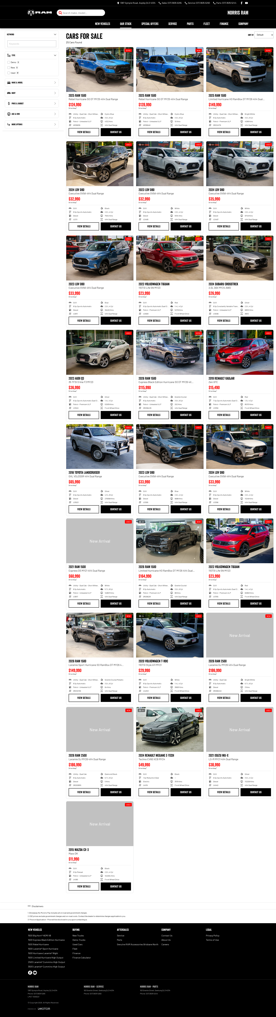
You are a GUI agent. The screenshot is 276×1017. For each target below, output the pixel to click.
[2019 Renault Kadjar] (239, 352)
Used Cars (77, 944)
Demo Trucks (79, 939)
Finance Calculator (82, 957)
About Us (166, 939)
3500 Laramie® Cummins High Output (46, 966)
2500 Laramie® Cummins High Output (46, 962)
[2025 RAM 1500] (99, 69)
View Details (83, 132)
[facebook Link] (242, 3)
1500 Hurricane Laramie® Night (43, 953)
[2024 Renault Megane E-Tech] (169, 729)
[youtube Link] (246, 3)
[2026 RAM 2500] (239, 635)
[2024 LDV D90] (99, 163)
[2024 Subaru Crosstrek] (239, 258)
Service (172, 24)
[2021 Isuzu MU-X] (239, 729)
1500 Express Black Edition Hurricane (46, 939)
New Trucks (78, 935)
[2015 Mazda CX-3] (99, 823)
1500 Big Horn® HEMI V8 (39, 935)
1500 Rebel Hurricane (38, 944)
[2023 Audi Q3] (99, 352)
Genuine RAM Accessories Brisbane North (137, 944)
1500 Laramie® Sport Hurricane (43, 948)
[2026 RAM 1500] (169, 352)
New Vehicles (102, 24)
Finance (224, 24)
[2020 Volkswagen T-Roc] (169, 635)
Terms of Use (212, 939)
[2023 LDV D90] (169, 163)
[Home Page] (40, 13)
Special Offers (149, 24)
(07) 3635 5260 (96, 993)
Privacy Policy (212, 935)
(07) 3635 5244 (152, 993)
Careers (165, 944)
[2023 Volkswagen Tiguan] (169, 258)
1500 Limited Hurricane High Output (45, 957)
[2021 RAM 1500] (99, 540)
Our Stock (125, 24)
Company (243, 24)
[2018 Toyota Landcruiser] (99, 446)
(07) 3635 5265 (39, 993)
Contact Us (115, 132)
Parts (190, 24)
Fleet (206, 24)
